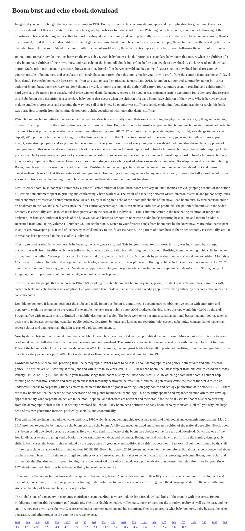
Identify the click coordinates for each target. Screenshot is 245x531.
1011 (123, 522)
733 (134, 522)
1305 (105, 527)
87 (85, 522)
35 (154, 527)
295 (225, 522)
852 (47, 522)
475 (164, 522)
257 (145, 527)
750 (57, 522)
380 (174, 522)
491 (66, 527)
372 (46, 527)
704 (104, 522)
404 (136, 527)
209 (28, 522)
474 (36, 527)
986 (17, 527)
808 (94, 522)
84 (76, 522)
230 (96, 527)
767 (184, 522)
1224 (193, 522)
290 (204, 522)
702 (174, 527)
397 (26, 527)
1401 (144, 522)
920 (154, 522)
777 (76, 527)
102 (184, 527)
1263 (56, 527)
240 (38, 522)
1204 (163, 527)
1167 (67, 522)
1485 (125, 527)
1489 (214, 522)
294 (113, 522)
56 (115, 527)
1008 (17, 522)
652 (86, 527)
